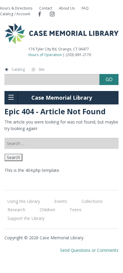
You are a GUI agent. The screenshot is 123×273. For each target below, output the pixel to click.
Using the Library (23, 201)
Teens (76, 209)
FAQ (85, 8)
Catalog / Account (15, 13)
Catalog (18, 69)
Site (41, 69)
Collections (92, 201)
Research (16, 209)
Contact (45, 8)
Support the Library (25, 218)
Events (60, 201)
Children (47, 209)
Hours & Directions (16, 8)
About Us (67, 8)
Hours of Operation (45, 54)
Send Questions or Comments (89, 250)
